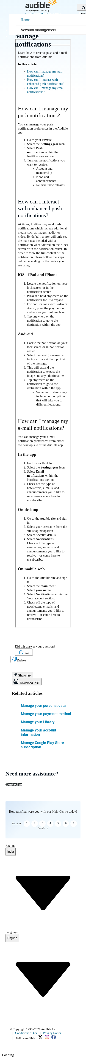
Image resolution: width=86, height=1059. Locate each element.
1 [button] (27, 823)
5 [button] (58, 823)
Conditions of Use (26, 1033)
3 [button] (42, 823)
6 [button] (66, 823)
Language (12, 932)
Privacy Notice (52, 1033)
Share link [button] (24, 675)
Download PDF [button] (29, 683)
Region (10, 845)
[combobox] (11, 852)
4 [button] (50, 823)
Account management (38, 30)
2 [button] (34, 823)
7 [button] (73, 823)
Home (25, 20)
